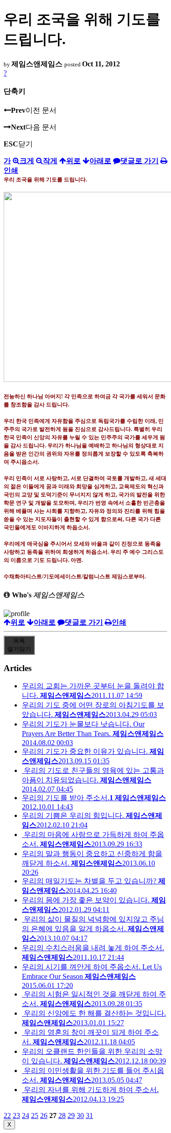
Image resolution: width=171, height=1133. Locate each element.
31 (89, 1115)
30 (80, 1115)
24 (25, 1115)
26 (43, 1115)
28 (62, 1115)
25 (34, 1115)
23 (16, 1115)
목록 (19, 644)
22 (7, 1115)
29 (71, 1115)
